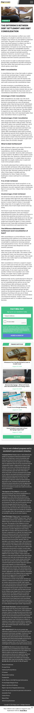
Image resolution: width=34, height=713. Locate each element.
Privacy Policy (16, 329)
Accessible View (6, 693)
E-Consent (5, 672)
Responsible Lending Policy (14, 328)
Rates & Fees (5, 698)
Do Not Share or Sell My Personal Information (15, 680)
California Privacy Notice (8, 330)
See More (17, 437)
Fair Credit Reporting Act (8, 329)
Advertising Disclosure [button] (24, 328)
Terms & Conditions (23, 329)
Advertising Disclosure (8, 700)
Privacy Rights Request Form (10, 682)
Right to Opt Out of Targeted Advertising (13, 688)
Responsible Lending (8, 675)
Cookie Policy (6, 695)
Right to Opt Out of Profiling (10, 685)
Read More (23, 710)
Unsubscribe (5, 677)
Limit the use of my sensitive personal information (16, 690)
